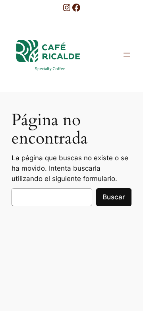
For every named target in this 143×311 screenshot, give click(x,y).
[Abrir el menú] (126, 54)
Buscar (113, 197)
